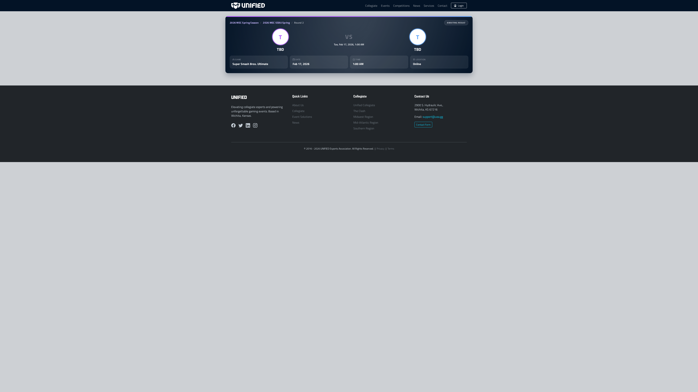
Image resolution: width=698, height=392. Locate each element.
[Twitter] (240, 125)
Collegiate (371, 6)
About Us (298, 105)
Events (385, 6)
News (416, 6)
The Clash (359, 111)
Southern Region (363, 128)
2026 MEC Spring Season (244, 22)
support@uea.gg (433, 117)
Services (429, 6)
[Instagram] (255, 125)
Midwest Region (363, 117)
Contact (442, 6)
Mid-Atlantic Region (365, 122)
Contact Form (423, 124)
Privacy (380, 148)
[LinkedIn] (248, 125)
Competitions (401, 6)
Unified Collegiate (364, 105)
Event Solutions (302, 117)
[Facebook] (233, 125)
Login (460, 5)
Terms (391, 148)
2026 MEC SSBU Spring (276, 22)
